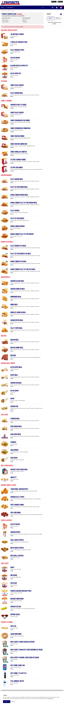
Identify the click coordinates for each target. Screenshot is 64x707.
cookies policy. (50, 698)
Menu (2, 7)
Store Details (10, 7)
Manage (13, 701)
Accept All (6, 701)
